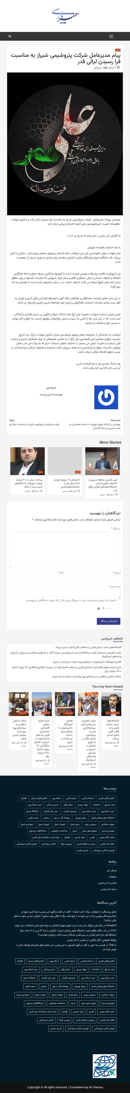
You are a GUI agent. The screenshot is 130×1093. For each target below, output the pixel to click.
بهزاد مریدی (83, 805)
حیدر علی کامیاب (50, 811)
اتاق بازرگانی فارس (106, 798)
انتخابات (96, 805)
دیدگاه (115, 529)
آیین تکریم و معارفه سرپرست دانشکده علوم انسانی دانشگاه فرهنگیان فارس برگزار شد (102, 485)
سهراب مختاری (107, 824)
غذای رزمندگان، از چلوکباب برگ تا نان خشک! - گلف (91, 912)
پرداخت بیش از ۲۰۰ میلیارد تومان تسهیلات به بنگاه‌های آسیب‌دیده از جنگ (28, 483)
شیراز (74, 831)
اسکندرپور (56, 798)
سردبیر (98, 68)
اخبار (118, 50)
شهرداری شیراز (108, 831)
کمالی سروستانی (49, 844)
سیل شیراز (74, 824)
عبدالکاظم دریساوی (37, 831)
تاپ (107, 713)
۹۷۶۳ (114, 931)
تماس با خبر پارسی (107, 883)
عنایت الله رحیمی (106, 837)
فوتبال (67, 837)
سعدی (46, 818)
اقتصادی (92, 713)
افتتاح (23, 798)
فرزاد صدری (80, 837)
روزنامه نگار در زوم (62, 818)
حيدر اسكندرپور (35, 805)
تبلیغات (113, 877)
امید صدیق (109, 805)
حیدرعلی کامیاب (70, 811)
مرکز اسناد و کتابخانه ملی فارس (45, 837)
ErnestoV (112, 926)
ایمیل (116, 573)
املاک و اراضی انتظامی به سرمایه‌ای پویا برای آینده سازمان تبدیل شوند (86, 677)
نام (60, 573)
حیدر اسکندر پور (89, 811)
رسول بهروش (80, 818)
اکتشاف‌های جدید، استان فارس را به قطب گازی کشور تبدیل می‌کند (88, 647)
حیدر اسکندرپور (107, 811)
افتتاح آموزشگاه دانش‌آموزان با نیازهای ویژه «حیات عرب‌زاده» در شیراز (87, 662)
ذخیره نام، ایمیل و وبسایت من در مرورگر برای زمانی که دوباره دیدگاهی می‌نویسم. (71, 600)
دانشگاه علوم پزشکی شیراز (102, 818)
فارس (92, 837)
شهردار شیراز (43, 824)
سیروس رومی (90, 824)
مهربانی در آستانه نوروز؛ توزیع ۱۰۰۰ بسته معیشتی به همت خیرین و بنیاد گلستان (94, 424)
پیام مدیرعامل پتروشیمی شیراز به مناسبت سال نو (34, 422)
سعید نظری (34, 818)
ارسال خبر (112, 871)
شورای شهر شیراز (89, 831)
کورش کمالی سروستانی (26, 844)
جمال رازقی (68, 805)
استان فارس (71, 798)
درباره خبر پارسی (109, 889)
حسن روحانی (52, 805)
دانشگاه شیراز (32, 811)
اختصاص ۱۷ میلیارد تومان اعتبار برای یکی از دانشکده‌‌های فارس (67, 483)
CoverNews (77, 1087)
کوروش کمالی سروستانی (103, 850)
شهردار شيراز (59, 824)
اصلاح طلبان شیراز (39, 798)
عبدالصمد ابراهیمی (59, 831)
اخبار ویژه (115, 713)
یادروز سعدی (82, 850)
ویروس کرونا (66, 844)
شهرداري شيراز (26, 824)
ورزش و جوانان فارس (85, 844)
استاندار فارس (87, 798)
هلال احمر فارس (107, 844)
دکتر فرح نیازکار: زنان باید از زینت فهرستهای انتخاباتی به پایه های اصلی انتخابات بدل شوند (59, 926)
